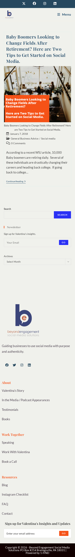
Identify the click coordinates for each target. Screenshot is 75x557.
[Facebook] (7, 365)
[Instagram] (22, 365)
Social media (48, 138)
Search (7, 208)
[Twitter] (14, 365)
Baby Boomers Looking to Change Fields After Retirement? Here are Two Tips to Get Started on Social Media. (35, 49)
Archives (8, 256)
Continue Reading (16, 181)
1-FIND (44, 552)
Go (64, 242)
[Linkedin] (29, 365)
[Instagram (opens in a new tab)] (45, 3)
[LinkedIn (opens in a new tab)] (53, 3)
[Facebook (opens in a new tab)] (34, 3)
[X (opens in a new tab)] (24, 3)
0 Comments (18, 143)
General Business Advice (24, 138)
